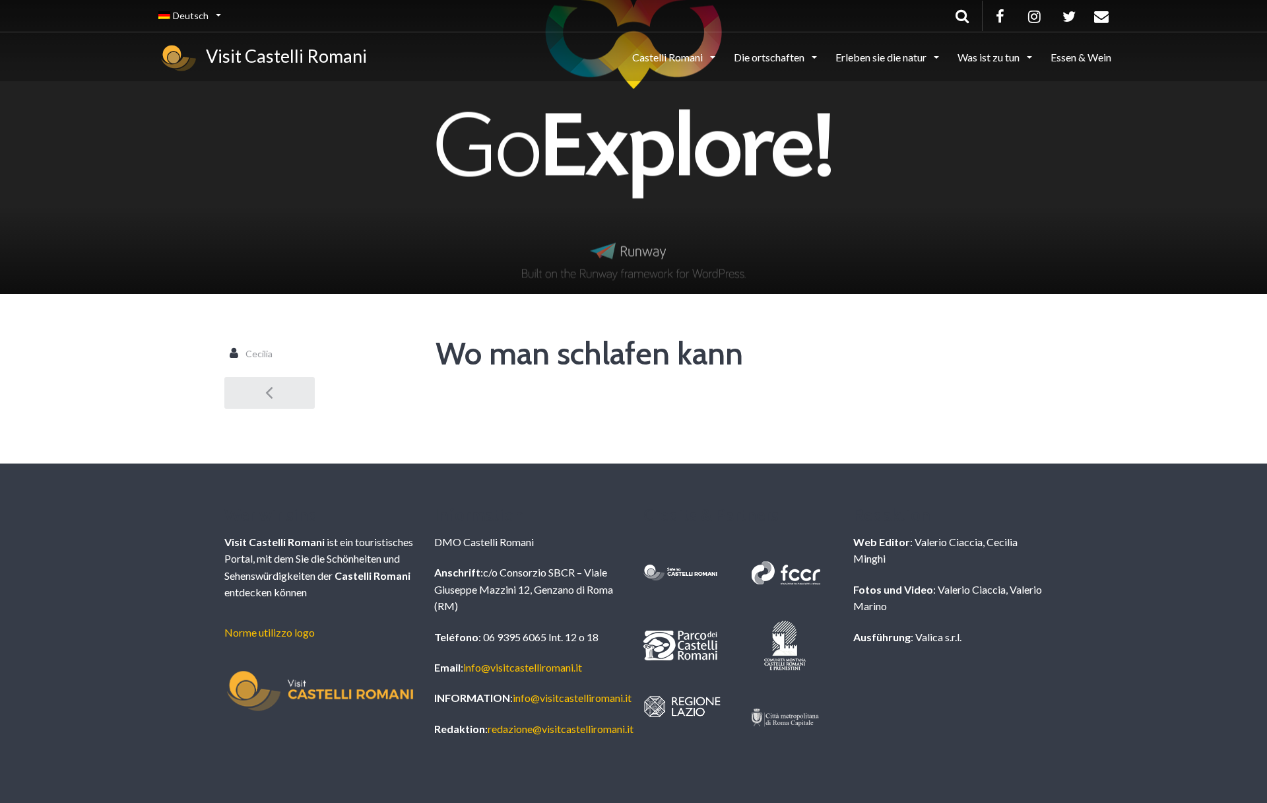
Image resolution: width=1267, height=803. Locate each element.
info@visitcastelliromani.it (522, 667)
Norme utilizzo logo (269, 632)
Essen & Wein (1081, 57)
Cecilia (259, 353)
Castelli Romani (668, 57)
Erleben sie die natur (881, 57)
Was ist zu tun (990, 57)
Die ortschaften (770, 57)
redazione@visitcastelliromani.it (561, 728)
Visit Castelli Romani (283, 56)
